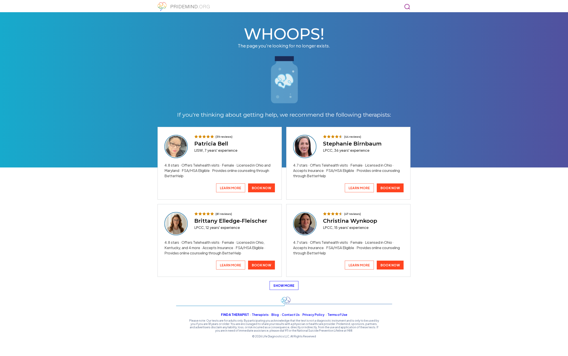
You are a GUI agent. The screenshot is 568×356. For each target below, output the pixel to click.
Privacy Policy (313, 315)
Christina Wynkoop (350, 221)
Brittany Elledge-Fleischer (230, 221)
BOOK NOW (261, 188)
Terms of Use (337, 315)
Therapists (260, 315)
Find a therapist (235, 315)
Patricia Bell (211, 143)
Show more (284, 285)
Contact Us (291, 315)
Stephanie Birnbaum (352, 143)
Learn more (230, 188)
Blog (275, 315)
